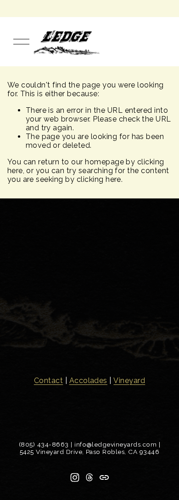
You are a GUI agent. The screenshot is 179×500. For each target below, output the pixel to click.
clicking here (99, 179)
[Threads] (89, 477)
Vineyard (129, 380)
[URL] (104, 477)
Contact (48, 380)
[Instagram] (74, 477)
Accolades (88, 380)
